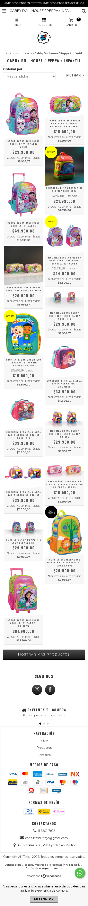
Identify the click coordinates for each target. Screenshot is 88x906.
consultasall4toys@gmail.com (46, 838)
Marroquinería (23, 53)
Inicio (9, 53)
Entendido (44, 898)
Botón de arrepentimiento (44, 868)
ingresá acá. (71, 864)
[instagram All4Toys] (37, 690)
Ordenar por (12, 69)
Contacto (44, 755)
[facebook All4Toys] (50, 690)
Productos (44, 748)
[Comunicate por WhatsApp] (80, 873)
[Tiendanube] (44, 877)
